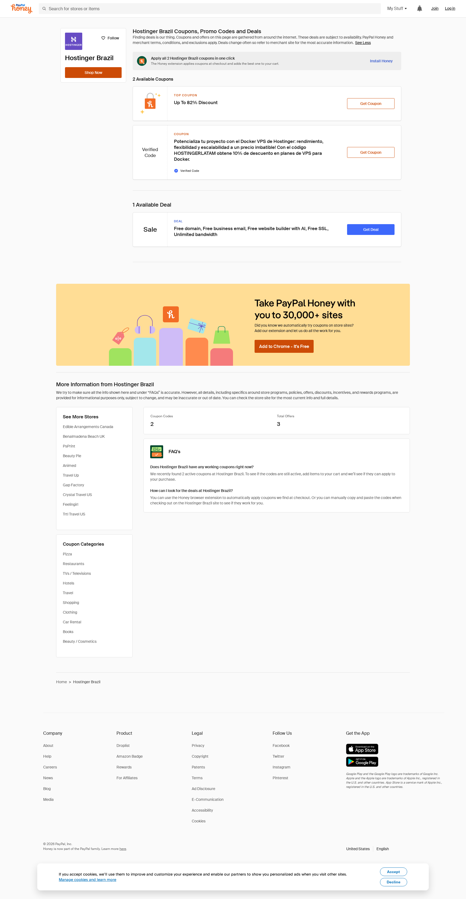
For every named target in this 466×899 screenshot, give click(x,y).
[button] (367, 849)
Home (61, 681)
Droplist (123, 745)
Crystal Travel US (77, 494)
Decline (393, 882)
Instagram (281, 767)
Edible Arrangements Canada (88, 426)
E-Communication (208, 799)
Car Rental (72, 622)
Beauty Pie (72, 455)
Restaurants (73, 563)
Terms (197, 777)
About (48, 745)
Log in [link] (450, 8)
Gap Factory (73, 485)
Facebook (281, 745)
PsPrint (69, 446)
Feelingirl (70, 504)
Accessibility (202, 810)
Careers (50, 767)
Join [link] (434, 8)
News (48, 777)
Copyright (200, 756)
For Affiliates (127, 777)
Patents (198, 767)
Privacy (198, 745)
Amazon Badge (129, 756)
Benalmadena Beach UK (84, 436)
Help (47, 756)
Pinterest (280, 777)
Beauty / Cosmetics (80, 641)
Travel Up (71, 475)
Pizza (67, 554)
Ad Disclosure (203, 788)
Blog (47, 788)
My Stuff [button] (395, 8)
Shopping (71, 602)
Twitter (278, 756)
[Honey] (21, 8)
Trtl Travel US (74, 514)
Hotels (68, 583)
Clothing (70, 612)
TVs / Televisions (77, 573)
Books (68, 631)
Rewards (124, 767)
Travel (68, 592)
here (122, 849)
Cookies (198, 821)
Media (48, 799)
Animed (69, 465)
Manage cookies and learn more (87, 879)
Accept (393, 872)
